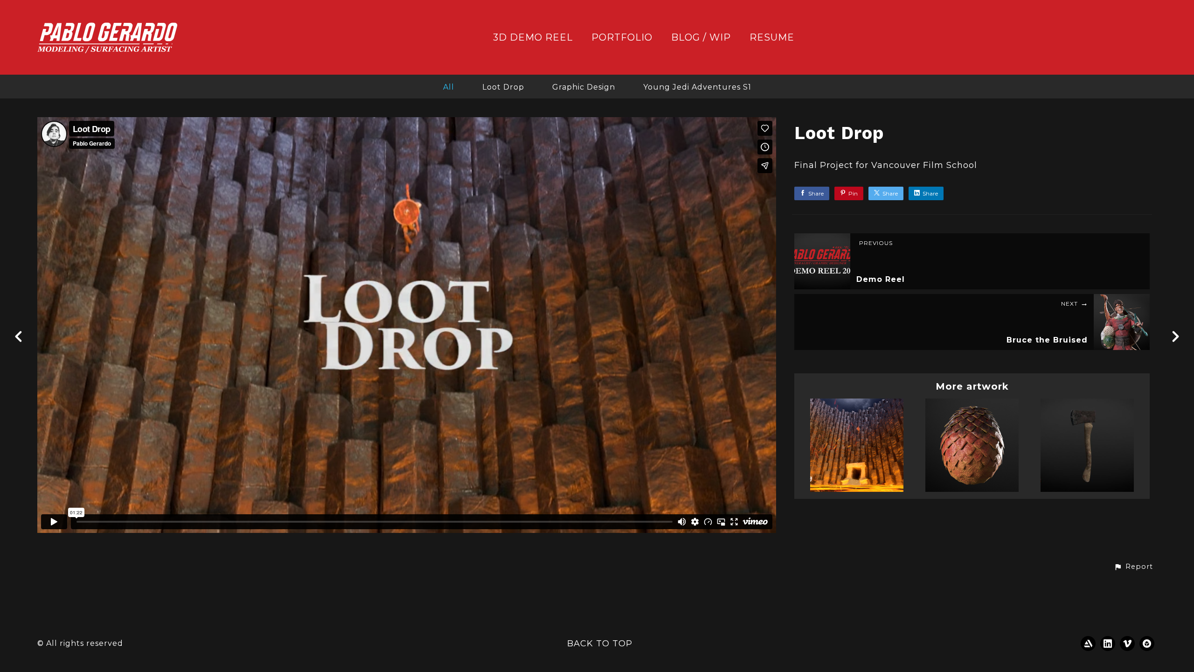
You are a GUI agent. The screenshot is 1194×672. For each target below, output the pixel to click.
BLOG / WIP (701, 37)
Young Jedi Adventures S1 (697, 87)
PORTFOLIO (622, 37)
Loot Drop (503, 87)
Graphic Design (583, 87)
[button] (1133, 567)
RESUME (772, 37)
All (448, 87)
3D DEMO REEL (533, 37)
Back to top (599, 643)
